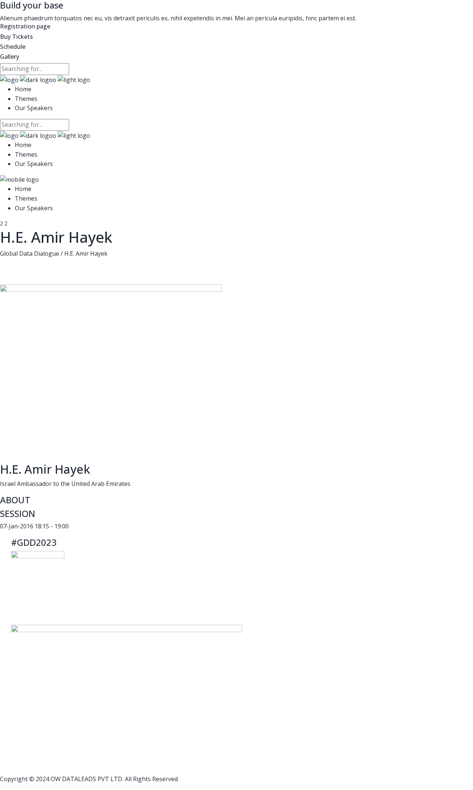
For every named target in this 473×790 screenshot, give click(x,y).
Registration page (25, 26)
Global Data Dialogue (29, 253)
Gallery (9, 56)
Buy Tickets (16, 37)
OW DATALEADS (73, 779)
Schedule (12, 46)
